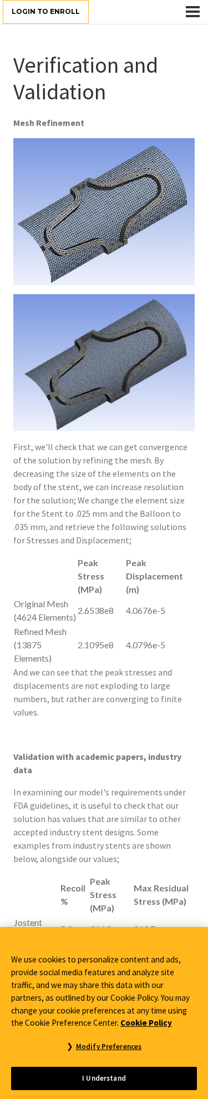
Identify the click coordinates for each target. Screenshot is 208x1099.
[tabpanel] (104, 584)
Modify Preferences (108, 1046)
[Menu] (192, 11)
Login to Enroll (46, 11)
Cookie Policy (146, 1022)
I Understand (104, 1078)
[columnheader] (45, 576)
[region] (104, 1013)
